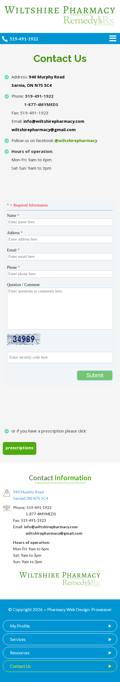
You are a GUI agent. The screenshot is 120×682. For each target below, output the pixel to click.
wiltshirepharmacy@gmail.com (43, 130)
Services (18, 639)
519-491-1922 (39, 96)
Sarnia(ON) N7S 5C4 (30, 498)
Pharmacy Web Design (68, 609)
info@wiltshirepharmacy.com (53, 122)
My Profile (20, 625)
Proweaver (101, 609)
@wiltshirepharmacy (75, 141)
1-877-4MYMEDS (41, 105)
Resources (20, 652)
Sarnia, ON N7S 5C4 (31, 86)
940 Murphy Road (46, 77)
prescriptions (19, 448)
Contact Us (20, 666)
